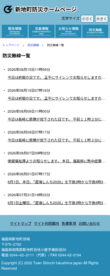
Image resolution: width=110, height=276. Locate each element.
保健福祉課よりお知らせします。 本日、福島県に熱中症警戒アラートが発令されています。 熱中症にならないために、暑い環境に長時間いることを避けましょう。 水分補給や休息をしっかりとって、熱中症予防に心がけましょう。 (57, 160)
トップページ (11, 45)
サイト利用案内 (46, 223)
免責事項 (69, 223)
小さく (87, 18)
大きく (101, 18)
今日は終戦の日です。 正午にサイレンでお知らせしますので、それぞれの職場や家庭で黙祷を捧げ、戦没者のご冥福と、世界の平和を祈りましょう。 (57, 77)
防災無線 (33, 45)
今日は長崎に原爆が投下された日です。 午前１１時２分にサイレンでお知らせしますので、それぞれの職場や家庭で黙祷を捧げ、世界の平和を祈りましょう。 (57, 119)
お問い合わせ (89, 223)
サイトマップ (20, 223)
